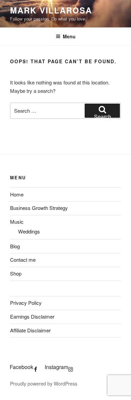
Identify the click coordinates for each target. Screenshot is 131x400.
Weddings (29, 231)
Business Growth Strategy (39, 207)
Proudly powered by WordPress (43, 383)
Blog (15, 246)
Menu (69, 36)
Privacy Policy (26, 302)
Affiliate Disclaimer (30, 330)
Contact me (23, 259)
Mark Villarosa (51, 10)
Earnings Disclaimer (32, 316)
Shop (15, 273)
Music (17, 221)
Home (17, 194)
